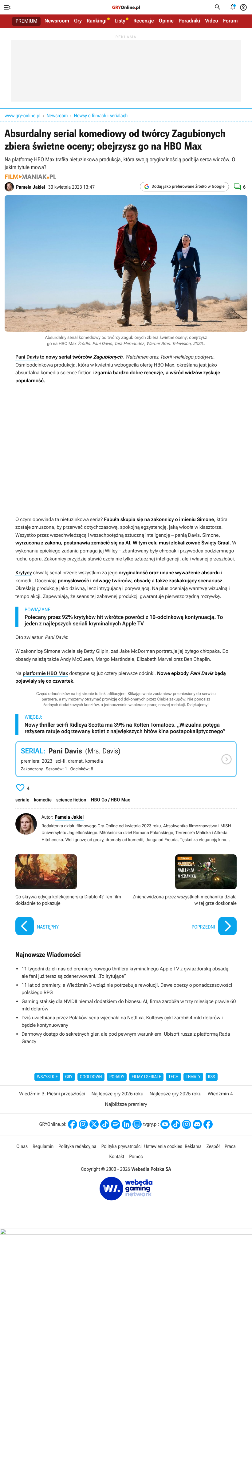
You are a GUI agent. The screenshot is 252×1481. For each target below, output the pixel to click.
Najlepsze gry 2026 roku (117, 1094)
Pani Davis (27, 357)
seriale (22, 800)
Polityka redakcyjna (77, 1146)
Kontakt (116, 1156)
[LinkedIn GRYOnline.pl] (126, 1124)
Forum (230, 21)
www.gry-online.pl (22, 115)
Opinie (166, 21)
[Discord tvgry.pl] (197, 1124)
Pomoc (136, 1156)
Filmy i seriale (146, 1076)
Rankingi (97, 21)
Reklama (193, 1146)
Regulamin (43, 1146)
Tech (173, 1076)
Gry (78, 21)
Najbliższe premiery (126, 1104)
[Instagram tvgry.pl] (186, 1124)
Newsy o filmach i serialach (101, 115)
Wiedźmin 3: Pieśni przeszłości (52, 1094)
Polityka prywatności (121, 1146)
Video (211, 21)
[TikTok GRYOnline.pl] (104, 1124)
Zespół (213, 1146)
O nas (22, 1146)
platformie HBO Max (45, 673)
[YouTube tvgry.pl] (165, 1124)
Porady (116, 1076)
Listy (120, 21)
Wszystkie (47, 1076)
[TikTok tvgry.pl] (175, 1124)
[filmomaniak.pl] (30, 177)
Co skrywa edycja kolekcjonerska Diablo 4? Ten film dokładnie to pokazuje (69, 895)
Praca (230, 1146)
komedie (43, 800)
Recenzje (143, 21)
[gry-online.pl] (126, 7)
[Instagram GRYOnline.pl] (83, 1124)
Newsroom (57, 21)
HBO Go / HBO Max (110, 800)
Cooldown (91, 1076)
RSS (211, 1076)
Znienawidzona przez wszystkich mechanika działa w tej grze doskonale (183, 895)
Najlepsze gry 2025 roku (176, 1094)
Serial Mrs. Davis (126, 759)
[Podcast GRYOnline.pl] (115, 1124)
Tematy (193, 1076)
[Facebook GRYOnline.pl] (72, 1124)
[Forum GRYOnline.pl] (137, 1124)
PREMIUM (26, 21)
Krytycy (23, 573)
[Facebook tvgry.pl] (208, 1124)
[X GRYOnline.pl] (94, 1124)
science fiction (71, 800)
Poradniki (189, 21)
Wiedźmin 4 (220, 1094)
